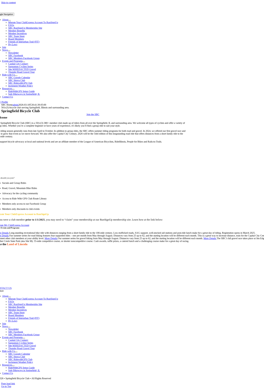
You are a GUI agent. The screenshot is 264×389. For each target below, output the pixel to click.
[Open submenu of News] (9, 50)
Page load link (8, 383)
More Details (51, 238)
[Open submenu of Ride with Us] (16, 75)
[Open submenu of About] (9, 20)
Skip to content (8, 2)
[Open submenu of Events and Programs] (24, 61)
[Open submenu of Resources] (13, 89)
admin (15, 104)
